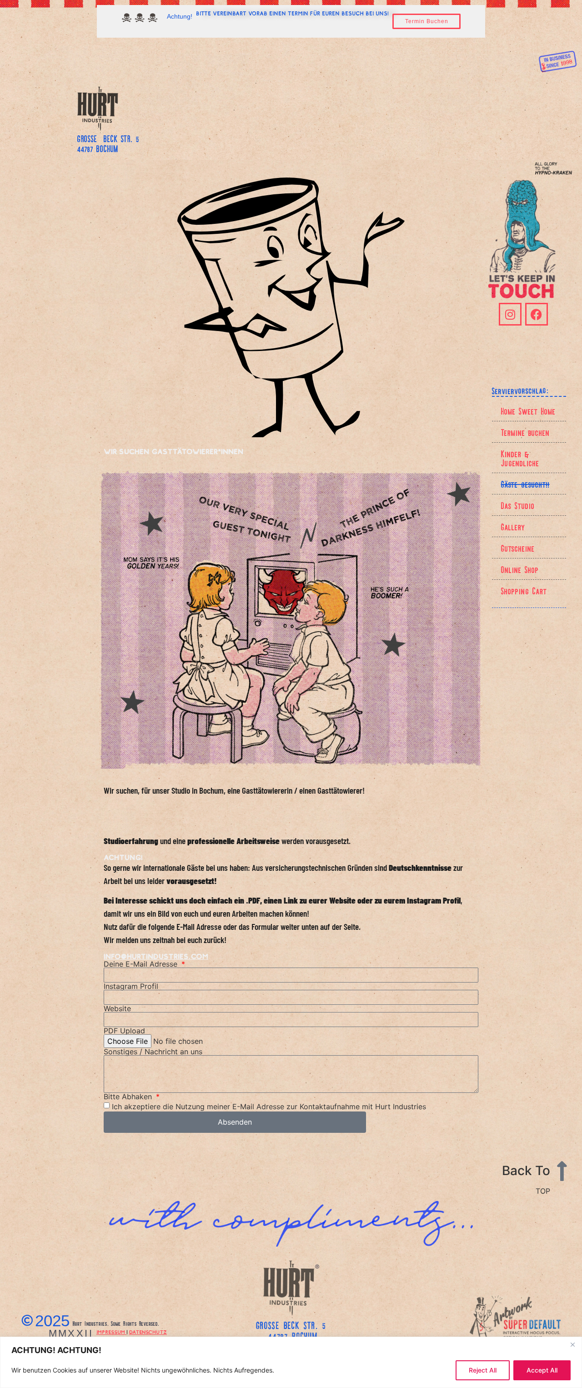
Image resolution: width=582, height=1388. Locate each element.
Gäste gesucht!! (525, 483)
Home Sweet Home (528, 410)
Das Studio (518, 505)
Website (117, 1008)
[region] (291, 1362)
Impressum (111, 1332)
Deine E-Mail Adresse (142, 964)
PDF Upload (124, 1030)
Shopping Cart (524, 590)
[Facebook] (536, 314)
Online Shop (520, 569)
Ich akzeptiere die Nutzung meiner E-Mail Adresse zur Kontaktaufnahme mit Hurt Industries (269, 1106)
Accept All (542, 1370)
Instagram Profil (131, 986)
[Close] (572, 1344)
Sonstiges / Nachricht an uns (153, 1051)
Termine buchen (525, 432)
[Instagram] (510, 314)
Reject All (483, 1370)
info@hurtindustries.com (156, 956)
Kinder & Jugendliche (520, 457)
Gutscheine (518, 547)
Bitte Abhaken (129, 1096)
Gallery (513, 526)
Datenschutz (148, 1332)
